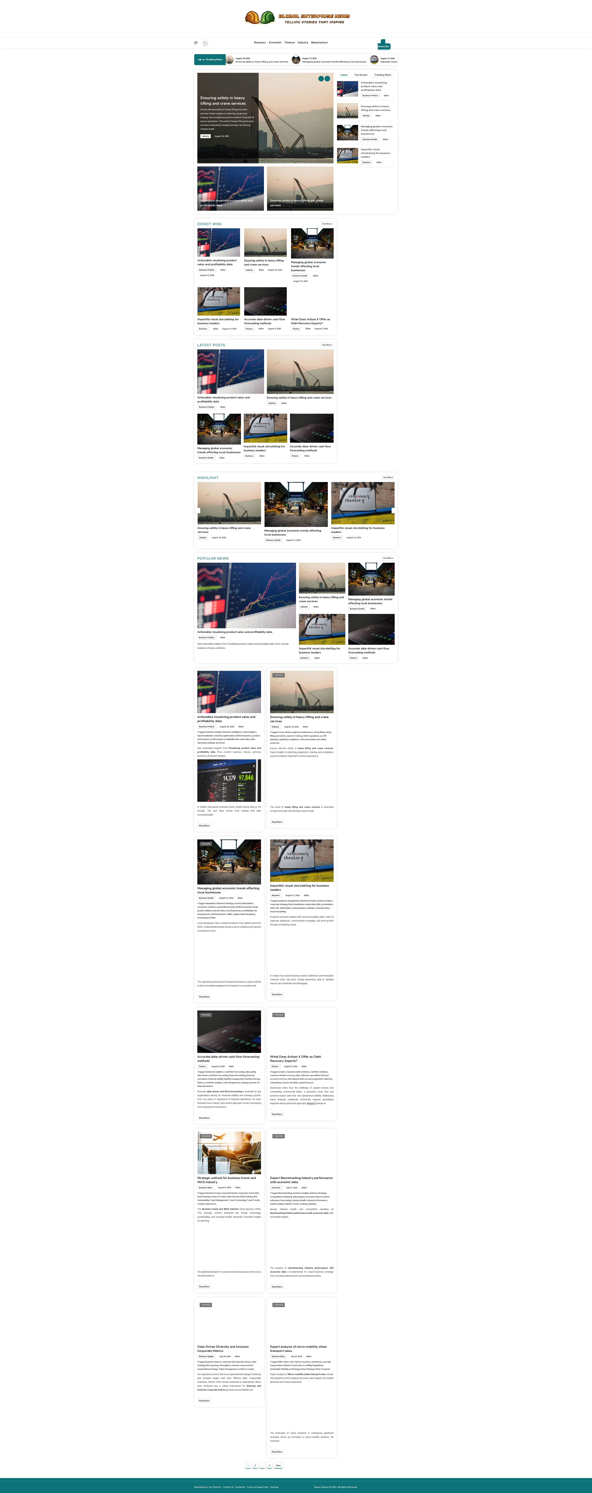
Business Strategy (225, 903)
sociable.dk (351, 768)
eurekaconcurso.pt (355, 706)
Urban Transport (322, 1369)
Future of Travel (219, 1196)
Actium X (311, 1103)
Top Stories (360, 74)
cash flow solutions (319, 1072)
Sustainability (203, 1200)
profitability (248, 910)
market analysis (277, 1204)
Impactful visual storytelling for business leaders (299, 61)
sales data (244, 739)
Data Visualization (205, 736)
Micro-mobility (305, 1365)
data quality (250, 1072)
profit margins (217, 739)
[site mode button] (204, 42)
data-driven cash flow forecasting (212, 1075)
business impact (213, 1362)
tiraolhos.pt (351, 798)
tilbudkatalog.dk (354, 752)
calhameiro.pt (353, 727)
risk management (232, 1082)
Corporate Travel (246, 1193)
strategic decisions (216, 743)
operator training (294, 736)
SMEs (229, 914)
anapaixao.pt (352, 685)
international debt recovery (300, 1079)
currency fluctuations (243, 903)
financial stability (215, 1079)
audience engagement (289, 901)
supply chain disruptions (244, 914)
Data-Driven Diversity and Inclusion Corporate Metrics (223, 1349)
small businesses (218, 914)
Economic (275, 42)
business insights (214, 732)
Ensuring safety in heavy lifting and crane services (299, 398)
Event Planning (204, 1196)
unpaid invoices (306, 1082)
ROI (277, 908)
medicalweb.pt (353, 693)
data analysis (299, 1197)
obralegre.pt (352, 739)
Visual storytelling (278, 911)
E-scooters (305, 1362)
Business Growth (370, 139)
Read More (204, 825)
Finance (290, 42)
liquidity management (233, 1079)
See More (327, 224)
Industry (303, 42)
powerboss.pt (353, 673)
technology (294, 1369)
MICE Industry (246, 1196)
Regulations (317, 1365)
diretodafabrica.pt (355, 714)
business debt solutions (298, 1072)
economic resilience (206, 907)
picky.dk (350, 781)
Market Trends (292, 1204)
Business (260, 42)
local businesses (234, 910)
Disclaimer (240, 1487)
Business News (205, 1188)
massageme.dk (353, 789)
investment (316, 1362)
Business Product (370, 96)
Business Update (206, 1356)
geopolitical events (226, 907)
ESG (257, 1193)
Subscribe (383, 46)
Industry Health (299, 1200)
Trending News (382, 74)
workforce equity (246, 1369)
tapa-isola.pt (352, 723)
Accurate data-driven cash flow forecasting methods (367, 61)
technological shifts (206, 918)
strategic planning (308, 1204)
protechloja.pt (353, 689)
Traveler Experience (206, 1204)
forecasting (285, 1200)
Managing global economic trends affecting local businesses (228, 61)
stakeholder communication (293, 908)
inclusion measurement (242, 1365)
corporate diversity (230, 1362)
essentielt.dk (352, 760)
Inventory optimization (224, 736)
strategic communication (317, 908)
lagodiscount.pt (354, 698)
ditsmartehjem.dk (354, 777)
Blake (386, 95)
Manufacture (319, 42)
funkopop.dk (352, 785)
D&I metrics (245, 1362)
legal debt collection (322, 1079)
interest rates (219, 910)
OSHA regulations (311, 736)
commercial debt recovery (282, 1075)
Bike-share (284, 1362)
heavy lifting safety (322, 732)
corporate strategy (278, 904)
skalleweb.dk (352, 773)
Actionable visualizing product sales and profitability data (374, 86)
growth (200, 910)
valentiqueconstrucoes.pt (359, 743)
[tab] (342, 75)
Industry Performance (317, 1200)
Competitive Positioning (281, 1197)
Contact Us (228, 1487)
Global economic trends (247, 907)
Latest (343, 74)
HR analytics (224, 1365)
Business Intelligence (233, 732)
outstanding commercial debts (284, 1082)
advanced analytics (215, 1072)
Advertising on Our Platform (208, 1487)
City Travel (294, 1362)
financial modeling (237, 1075)
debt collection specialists (308, 1075)
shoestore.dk (352, 764)
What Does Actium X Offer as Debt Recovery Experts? (295, 1059)
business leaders (325, 901)
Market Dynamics (244, 736)
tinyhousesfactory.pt (356, 718)
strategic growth (248, 1082)
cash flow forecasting (234, 1072)
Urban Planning (307, 1369)
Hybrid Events (233, 1196)
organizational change (207, 1369)
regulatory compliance (289, 739)
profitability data (231, 739)
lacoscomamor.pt (355, 702)
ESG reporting (212, 1365)
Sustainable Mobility (279, 1369)
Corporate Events (229, 1193)
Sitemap (274, 1487)
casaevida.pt (352, 731)
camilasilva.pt (353, 681)
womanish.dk (352, 756)
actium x (282, 1072)
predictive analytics (214, 1082)
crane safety (284, 732)
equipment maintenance (302, 732)
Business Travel (213, 1193)
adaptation (211, 903)
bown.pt (350, 710)
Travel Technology (237, 1200)
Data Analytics (249, 732)
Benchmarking (285, 1193)
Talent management (228, 1369)
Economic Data (312, 1197)
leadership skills (312, 904)
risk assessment (308, 739)
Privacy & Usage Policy (258, 1487)
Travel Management (219, 1200)
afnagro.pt (351, 677)
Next (278, 1465)
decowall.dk (352, 793)
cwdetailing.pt (353, 735)
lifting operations (278, 736)
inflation (208, 910)
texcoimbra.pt (353, 748)
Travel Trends (253, 1200)
